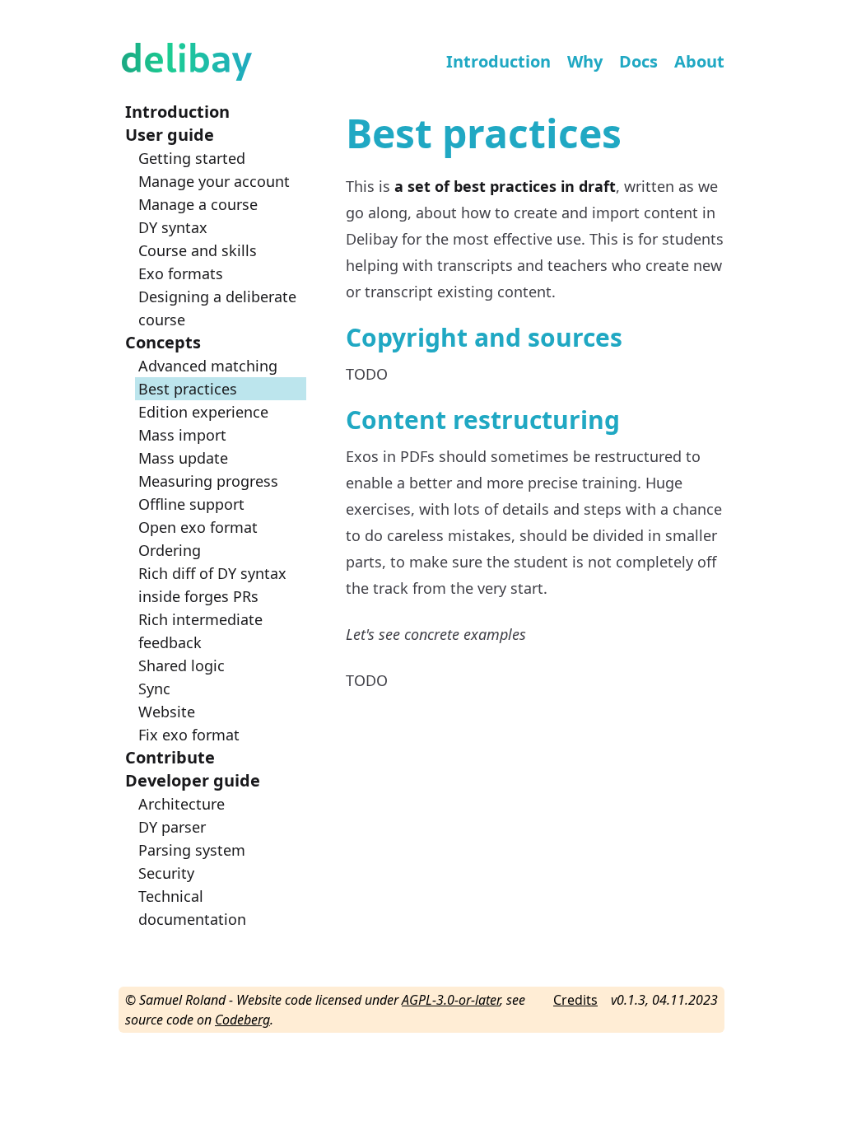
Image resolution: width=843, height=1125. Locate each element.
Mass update (183, 458)
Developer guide (192, 780)
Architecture (181, 804)
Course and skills (197, 250)
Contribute (170, 757)
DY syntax (172, 227)
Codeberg (242, 1020)
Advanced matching (207, 366)
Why (585, 61)
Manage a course (198, 204)
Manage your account (214, 181)
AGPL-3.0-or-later (451, 1000)
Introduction (498, 61)
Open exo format (198, 527)
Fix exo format (189, 735)
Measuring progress (208, 481)
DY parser (172, 827)
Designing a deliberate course (217, 308)
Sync (154, 688)
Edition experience (203, 412)
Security (166, 873)
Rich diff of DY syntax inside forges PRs (212, 584)
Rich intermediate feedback (200, 630)
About (699, 61)
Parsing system (191, 850)
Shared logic (181, 665)
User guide (169, 135)
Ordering (169, 550)
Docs (638, 61)
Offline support (191, 504)
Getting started (191, 158)
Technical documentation (192, 907)
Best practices (187, 389)
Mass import (182, 435)
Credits (575, 1000)
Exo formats (180, 273)
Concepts (163, 342)
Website (166, 711)
